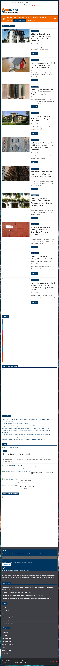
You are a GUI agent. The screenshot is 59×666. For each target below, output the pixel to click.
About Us (4, 607)
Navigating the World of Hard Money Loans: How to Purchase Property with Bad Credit (43, 286)
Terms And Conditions (7, 623)
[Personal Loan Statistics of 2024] (10, 487)
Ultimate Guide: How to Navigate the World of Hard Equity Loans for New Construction (42, 37)
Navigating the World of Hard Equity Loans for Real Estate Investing (18, 437)
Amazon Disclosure (6, 610)
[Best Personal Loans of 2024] (9, 481)
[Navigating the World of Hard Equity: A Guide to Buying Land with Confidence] (15, 64)
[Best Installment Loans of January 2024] (12, 467)
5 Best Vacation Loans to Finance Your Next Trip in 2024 (43, 473)
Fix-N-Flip (9, 20)
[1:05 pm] (31, 96)
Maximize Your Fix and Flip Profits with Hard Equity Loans (16, 423)
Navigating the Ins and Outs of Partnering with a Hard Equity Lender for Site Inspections (23, 439)
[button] (34, 21)
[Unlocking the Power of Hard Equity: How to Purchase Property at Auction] (15, 91)
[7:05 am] (31, 179)
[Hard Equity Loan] (3, 19)
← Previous (5, 310)
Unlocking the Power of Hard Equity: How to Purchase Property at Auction (43, 91)
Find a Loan (35, 17)
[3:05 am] (31, 292)
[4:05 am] (31, 263)
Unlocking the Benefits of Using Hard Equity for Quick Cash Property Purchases (42, 258)
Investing (43, 17)
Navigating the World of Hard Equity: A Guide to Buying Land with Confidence (43, 65)
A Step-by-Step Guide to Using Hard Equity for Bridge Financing (43, 118)
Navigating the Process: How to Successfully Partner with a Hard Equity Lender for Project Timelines (26, 428)
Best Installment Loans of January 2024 (32, 466)
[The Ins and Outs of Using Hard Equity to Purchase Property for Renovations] (15, 173)
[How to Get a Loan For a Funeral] (29, 448)
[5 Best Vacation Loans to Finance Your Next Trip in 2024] (16, 474)
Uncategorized (5, 653)
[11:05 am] (31, 123)
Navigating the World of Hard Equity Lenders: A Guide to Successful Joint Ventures (22, 426)
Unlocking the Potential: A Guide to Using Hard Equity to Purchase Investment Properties (43, 146)
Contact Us (30, 20)
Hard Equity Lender (24, 17)
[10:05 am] (31, 152)
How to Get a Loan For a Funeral (16, 454)
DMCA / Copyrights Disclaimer (9, 617)
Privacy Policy (5, 620)
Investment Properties (7, 644)
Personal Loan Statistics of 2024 (27, 486)
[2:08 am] (3, 456)
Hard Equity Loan (11, 17)
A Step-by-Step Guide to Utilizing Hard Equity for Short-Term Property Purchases (40, 230)
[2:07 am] (23, 468)
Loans (5, 450)
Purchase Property (19, 20)
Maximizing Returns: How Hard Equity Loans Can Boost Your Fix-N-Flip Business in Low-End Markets (26, 434)
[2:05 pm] (31, 70)
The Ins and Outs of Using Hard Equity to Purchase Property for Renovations (41, 174)
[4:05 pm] (31, 43)
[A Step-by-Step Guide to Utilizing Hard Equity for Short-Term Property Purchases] (15, 229)
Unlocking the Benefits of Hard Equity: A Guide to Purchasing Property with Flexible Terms (41, 201)
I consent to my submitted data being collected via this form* (18, 562)
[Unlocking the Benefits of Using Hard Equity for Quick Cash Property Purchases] (15, 258)
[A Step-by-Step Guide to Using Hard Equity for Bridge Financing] (15, 118)
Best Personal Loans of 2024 (24, 480)
